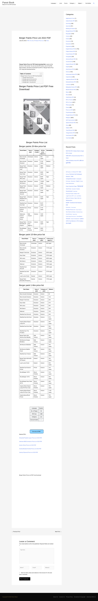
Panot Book (8, 2)
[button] (94, 3)
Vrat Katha (88, 3)
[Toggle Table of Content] (40, 74)
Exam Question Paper (71, 186)
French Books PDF (70, 54)
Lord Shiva (79, 195)
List (75, 195)
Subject (80, 3)
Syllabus (82, 218)
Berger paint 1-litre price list (29, 82)
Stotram (68, 218)
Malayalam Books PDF (71, 87)
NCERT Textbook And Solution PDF (74, 204)
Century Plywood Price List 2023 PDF (28, 452)
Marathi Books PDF (70, 89)
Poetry (67, 107)
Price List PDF (69, 110)
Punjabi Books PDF (70, 115)
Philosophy (68, 105)
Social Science (69, 214)
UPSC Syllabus (79, 221)
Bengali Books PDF (70, 31)
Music (67, 92)
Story (67, 125)
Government (69, 61)
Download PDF (36, 431)
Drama (67, 38)
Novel (67, 94)
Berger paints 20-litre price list (30, 79)
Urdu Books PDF (70, 135)
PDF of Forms (69, 99)
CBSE (72, 176)
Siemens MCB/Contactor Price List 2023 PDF (30, 441)
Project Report (79, 209)
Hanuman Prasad (69, 193)
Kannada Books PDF (71, 82)
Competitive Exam (71, 178)
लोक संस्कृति (68, 223)
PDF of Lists (30, 40)
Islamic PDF (76, 193)
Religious (68, 117)
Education (68, 43)
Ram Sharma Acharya (71, 212)
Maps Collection (77, 198)
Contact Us (62, 597)
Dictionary (68, 181)
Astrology (68, 23)
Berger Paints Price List (28, 77)
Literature (68, 84)
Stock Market (79, 216)
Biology (67, 174)
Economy (68, 41)
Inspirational (69, 77)
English (78, 181)
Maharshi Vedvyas (70, 198)
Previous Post (16, 531)
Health (67, 66)
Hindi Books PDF (70, 69)
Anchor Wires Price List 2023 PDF (27, 445)
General (80, 186)
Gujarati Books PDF (71, 64)
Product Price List (39, 40)
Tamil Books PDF (70, 130)
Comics (68, 36)
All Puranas (68, 171)
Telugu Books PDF (70, 132)
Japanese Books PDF (71, 79)
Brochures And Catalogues (75, 174)
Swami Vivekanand (75, 218)
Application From (70, 18)
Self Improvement (70, 120)
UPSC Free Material (71, 221)
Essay (81, 181)
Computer (78, 178)
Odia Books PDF (70, 97)
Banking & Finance (70, 28)
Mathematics (69, 200)
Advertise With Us (91, 597)
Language (53, 3)
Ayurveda (68, 26)
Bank (80, 171)
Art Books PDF (74, 171)
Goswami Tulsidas (76, 188)
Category (72, 3)
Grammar (75, 191)
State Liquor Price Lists (71, 216)
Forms (65, 3)
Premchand (73, 207)
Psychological (69, 112)
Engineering (69, 46)
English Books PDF (70, 49)
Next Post (58, 531)
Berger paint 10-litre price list (29, 80)
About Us (55, 597)
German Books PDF (71, 59)
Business (68, 176)
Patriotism (68, 207)
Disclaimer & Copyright (79, 597)
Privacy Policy (69, 597)
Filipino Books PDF (70, 51)
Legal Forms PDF (70, 195)
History (68, 71)
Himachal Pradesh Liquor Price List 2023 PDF (30, 438)
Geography (68, 56)
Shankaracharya (79, 211)
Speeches (75, 214)
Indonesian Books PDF (71, 74)
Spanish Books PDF (71, 122)
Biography (68, 33)
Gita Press (68, 189)
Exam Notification (70, 183)
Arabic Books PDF (70, 21)
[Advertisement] (37, 21)
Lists (60, 3)
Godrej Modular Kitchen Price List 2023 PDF (30, 448)
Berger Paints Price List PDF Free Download (31, 76)
